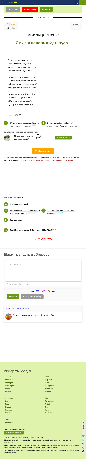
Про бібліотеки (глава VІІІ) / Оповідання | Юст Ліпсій (31, 230)
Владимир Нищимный (19, 204)
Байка (7, 388)
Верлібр (48, 380)
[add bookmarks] (83, 427)
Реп (46, 398)
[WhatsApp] (83, 440)
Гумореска (49, 386)
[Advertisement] (43, 181)
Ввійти (47, 9)
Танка (47, 410)
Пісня (7, 404)
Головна (14, 9)
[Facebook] (83, 444)
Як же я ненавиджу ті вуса (20, 60)
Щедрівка (9, 422)
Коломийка (49, 388)
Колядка (48, 391)
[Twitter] (83, 447)
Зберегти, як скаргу (33, 297)
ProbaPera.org (7, 2)
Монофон (9, 398)
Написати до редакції (15, 432)
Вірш (47, 377)
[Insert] (37, 291)
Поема (7, 413)
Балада (8, 391)
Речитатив (49, 401)
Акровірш (9, 383)
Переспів (8, 410)
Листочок (8, 380)
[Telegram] (83, 436)
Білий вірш (9, 386)
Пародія (8, 407)
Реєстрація (31, 9)
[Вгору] (83, 451)
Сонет (47, 407)
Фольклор (49, 413)
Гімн (47, 383)
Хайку (7, 419)
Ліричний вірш (16, 220)
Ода (6, 401)
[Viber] (83, 432)
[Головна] (83, 423)
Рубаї (47, 404)
